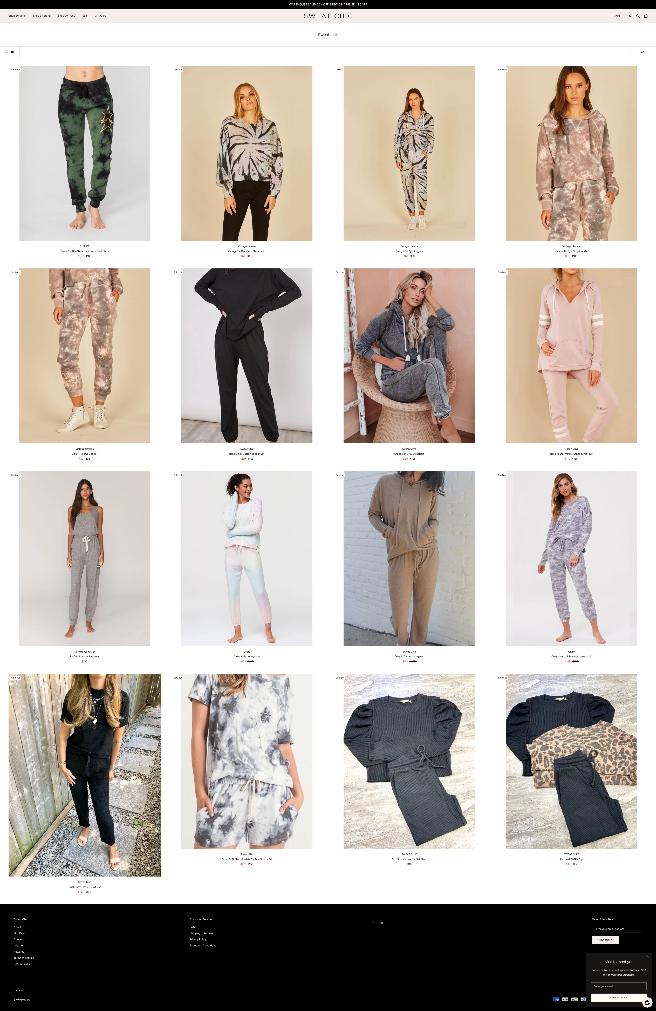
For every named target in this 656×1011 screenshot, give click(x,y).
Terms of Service (24, 957)
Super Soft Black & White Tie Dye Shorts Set (247, 859)
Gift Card (100, 15)
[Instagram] (381, 923)
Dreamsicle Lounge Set (247, 656)
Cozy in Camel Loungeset (409, 656)
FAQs (193, 927)
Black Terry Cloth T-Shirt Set (85, 886)
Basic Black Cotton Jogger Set (246, 453)
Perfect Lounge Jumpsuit (84, 656)
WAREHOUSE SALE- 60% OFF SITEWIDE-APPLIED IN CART (328, 4)
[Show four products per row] (12, 51)
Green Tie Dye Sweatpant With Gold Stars (85, 251)
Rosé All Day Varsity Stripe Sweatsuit (571, 453)
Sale (85, 15)
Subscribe (618, 997)
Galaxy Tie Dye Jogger (84, 453)
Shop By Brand (42, 15)
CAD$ (617, 16)
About (17, 927)
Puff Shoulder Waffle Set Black (409, 859)
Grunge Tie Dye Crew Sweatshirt (246, 251)
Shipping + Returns (201, 933)
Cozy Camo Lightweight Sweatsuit (571, 656)
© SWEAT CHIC (22, 1000)
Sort (642, 51)
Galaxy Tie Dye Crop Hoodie (571, 251)
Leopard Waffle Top (571, 859)
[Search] (638, 16)
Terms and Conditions (203, 945)
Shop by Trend (66, 15)
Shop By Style (17, 15)
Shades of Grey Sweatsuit (409, 453)
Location (19, 945)
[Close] (647, 956)
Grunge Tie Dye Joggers (409, 251)
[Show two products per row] (6, 51)
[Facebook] (373, 923)
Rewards (19, 951)
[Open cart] (645, 16)
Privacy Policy (198, 939)
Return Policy (22, 964)
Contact (19, 939)
